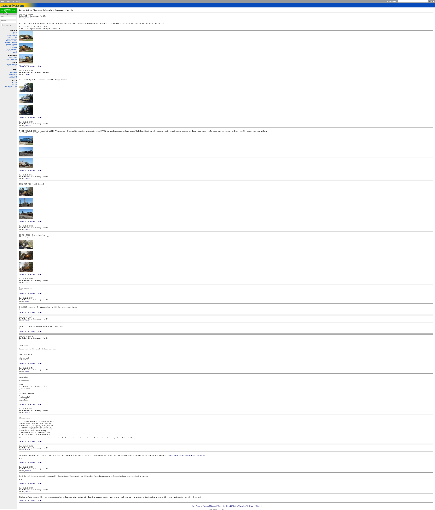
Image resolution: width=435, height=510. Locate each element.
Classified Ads (13, 77)
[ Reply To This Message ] (27, 66)
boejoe (27, 302)
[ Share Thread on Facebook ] (200, 506)
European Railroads (11, 45)
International (13, 47)
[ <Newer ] (251, 506)
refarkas (27, 282)
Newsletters (13, 72)
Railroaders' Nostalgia (11, 42)
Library (15, 69)
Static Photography (11, 59)
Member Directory (12, 64)
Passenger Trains (12, 37)
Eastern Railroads (12, 35)
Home (2, 1)
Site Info (14, 81)
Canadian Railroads (11, 44)
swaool (27, 340)
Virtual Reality (13, 76)
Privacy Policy (13, 87)
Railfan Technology (11, 51)
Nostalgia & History (11, 40)
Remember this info (8, 25)
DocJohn (27, 450)
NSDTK (27, 412)
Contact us (14, 84)
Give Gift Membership (11, 86)
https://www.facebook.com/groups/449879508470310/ (187, 455)
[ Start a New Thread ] (224, 506)
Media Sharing (12, 56)
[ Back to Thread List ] (239, 506)
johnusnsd (28, 18)
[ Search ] (213, 506)
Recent (15, 32)
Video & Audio (13, 57)
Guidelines (14, 52)
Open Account (10, 1)
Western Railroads (12, 34)
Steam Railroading (12, 39)
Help (17, 1)
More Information (12, 66)
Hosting (14, 62)
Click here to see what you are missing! (8, 10)
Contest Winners (12, 74)
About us (14, 82)
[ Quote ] (39, 66)
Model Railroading (12, 49)
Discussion (13, 30)
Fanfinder (14, 71)
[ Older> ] (258, 506)
